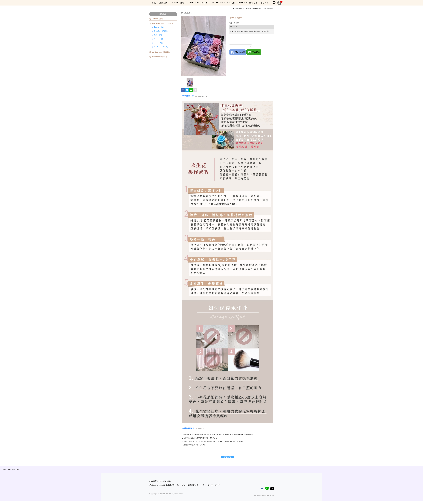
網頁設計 (257, 495)
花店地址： (153, 485)
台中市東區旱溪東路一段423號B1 (172, 485)
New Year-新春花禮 (159, 57)
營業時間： (192, 485)
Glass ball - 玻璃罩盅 (161, 31)
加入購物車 (240, 52)
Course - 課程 (157, 19)
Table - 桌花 (158, 35)
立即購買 (256, 52)
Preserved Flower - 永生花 (162, 23)
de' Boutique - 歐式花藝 (161, 52)
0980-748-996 (165, 481)
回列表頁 (227, 457)
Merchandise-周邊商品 (161, 47)
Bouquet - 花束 (159, 27)
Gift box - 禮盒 (158, 39)
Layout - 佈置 (158, 43)
